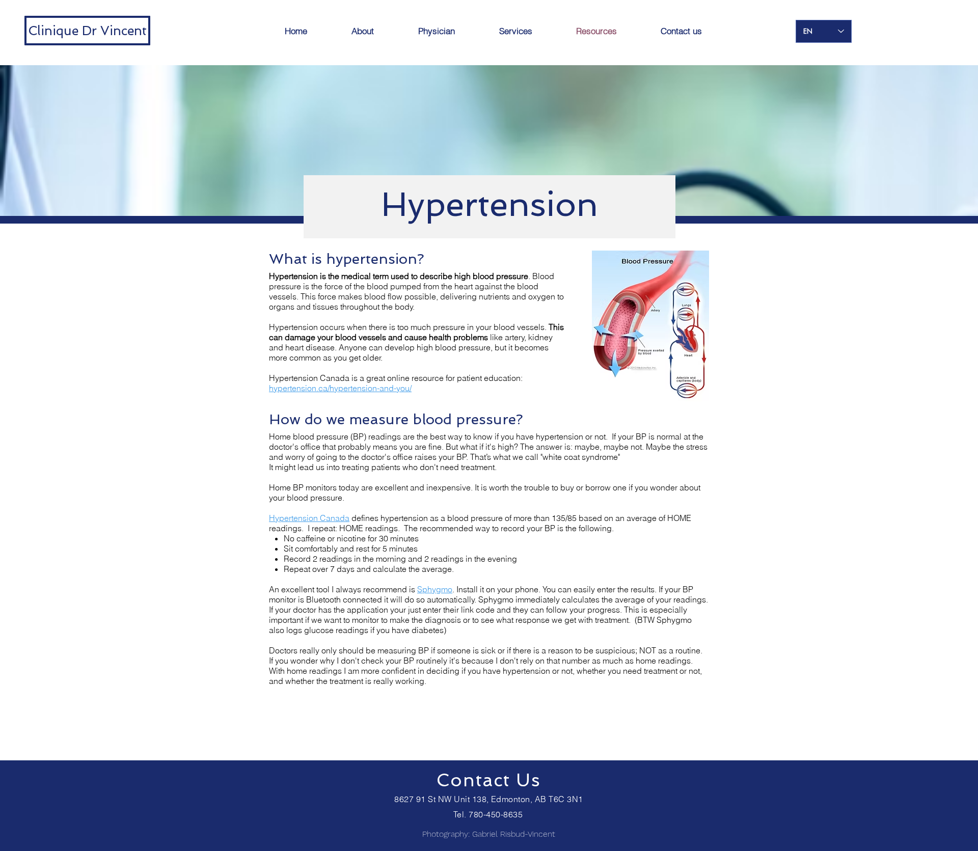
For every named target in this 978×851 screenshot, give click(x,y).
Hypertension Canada (309, 518)
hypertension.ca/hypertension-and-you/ (340, 388)
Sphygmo (434, 589)
